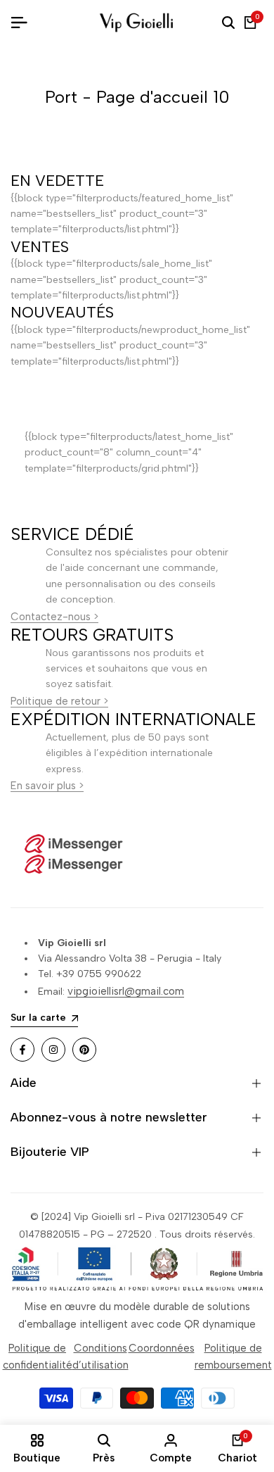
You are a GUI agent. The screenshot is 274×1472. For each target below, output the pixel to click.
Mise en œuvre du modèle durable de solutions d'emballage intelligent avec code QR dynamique (137, 1315)
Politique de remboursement (233, 1356)
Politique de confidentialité (37, 1356)
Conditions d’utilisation (100, 1356)
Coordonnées (162, 1348)
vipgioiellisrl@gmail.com (125, 991)
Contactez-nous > (54, 616)
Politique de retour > (59, 701)
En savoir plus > (47, 785)
